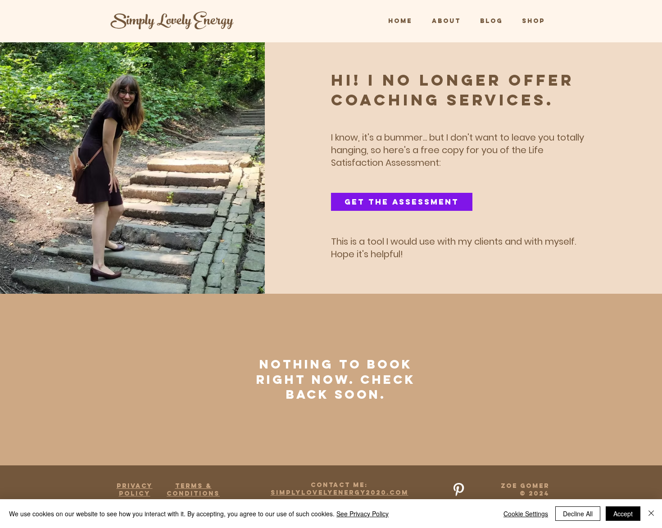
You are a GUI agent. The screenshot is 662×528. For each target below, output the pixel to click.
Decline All (578, 513)
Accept (623, 513)
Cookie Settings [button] (525, 513)
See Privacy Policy (362, 513)
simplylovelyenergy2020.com (339, 492)
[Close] (651, 513)
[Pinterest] (458, 489)
